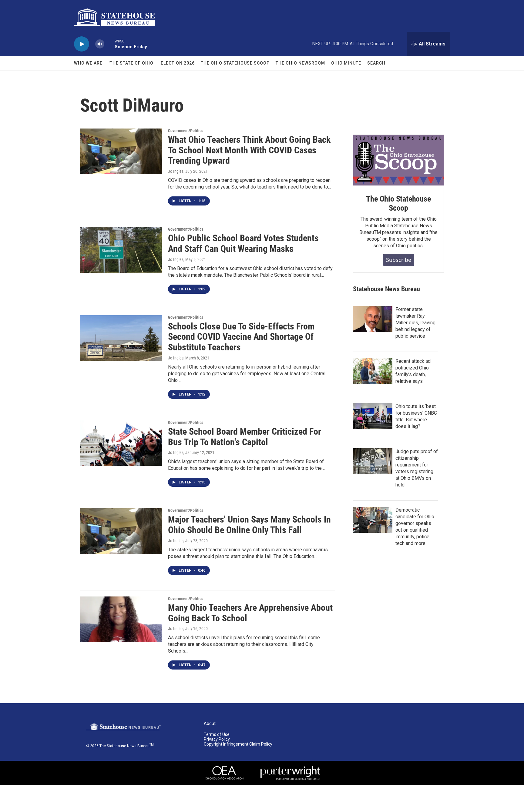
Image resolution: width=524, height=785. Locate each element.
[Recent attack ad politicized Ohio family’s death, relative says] (372, 371)
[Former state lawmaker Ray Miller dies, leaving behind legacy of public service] (372, 319)
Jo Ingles (175, 171)
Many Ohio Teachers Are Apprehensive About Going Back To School (250, 612)
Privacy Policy (217, 739)
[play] (81, 44)
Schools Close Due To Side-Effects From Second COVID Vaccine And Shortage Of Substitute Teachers (241, 337)
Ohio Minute (346, 63)
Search (376, 63)
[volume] (100, 44)
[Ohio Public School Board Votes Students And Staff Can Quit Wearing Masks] (121, 249)
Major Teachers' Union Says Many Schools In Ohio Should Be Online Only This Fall (249, 524)
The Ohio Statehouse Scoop (235, 63)
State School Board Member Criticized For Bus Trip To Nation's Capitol (244, 436)
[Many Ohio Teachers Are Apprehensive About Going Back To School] (121, 619)
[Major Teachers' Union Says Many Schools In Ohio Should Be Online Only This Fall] (121, 531)
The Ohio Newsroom (300, 63)
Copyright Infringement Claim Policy (238, 744)
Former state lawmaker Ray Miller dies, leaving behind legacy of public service (415, 322)
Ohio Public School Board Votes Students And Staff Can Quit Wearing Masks (243, 243)
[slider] (109, 44)
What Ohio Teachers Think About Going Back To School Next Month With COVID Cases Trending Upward (249, 150)
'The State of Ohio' (132, 63)
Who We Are (88, 63)
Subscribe (398, 259)
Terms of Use (217, 734)
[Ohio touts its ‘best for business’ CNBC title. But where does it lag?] (372, 416)
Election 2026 (178, 63)
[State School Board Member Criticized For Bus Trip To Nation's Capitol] (121, 443)
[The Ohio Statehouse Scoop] (398, 160)
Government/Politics (185, 130)
